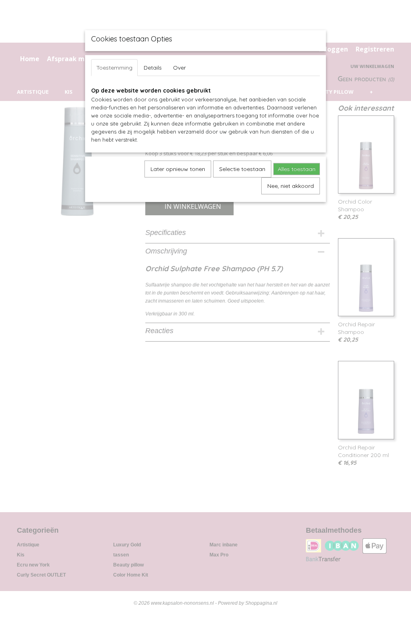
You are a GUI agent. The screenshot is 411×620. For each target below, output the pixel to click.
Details (153, 67)
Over (179, 67)
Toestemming (114, 67)
